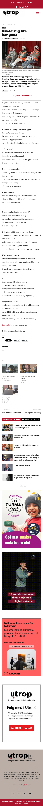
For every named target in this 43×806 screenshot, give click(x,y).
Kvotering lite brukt (8, 398)
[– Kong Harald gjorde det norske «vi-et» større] (7, 447)
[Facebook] (13, 794)
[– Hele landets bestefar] (7, 467)
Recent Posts (14, 91)
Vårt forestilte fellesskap (11, 413)
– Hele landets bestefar (22, 465)
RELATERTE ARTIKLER (11, 420)
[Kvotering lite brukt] (10, 390)
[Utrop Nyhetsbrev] (21, 742)
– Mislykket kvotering (8, 376)
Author (5, 91)
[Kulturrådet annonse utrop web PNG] (21, 675)
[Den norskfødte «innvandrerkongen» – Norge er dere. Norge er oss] (7, 477)
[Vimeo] (30, 794)
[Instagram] (19, 793)
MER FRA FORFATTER (30, 420)
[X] (24, 794)
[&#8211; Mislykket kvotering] (10, 368)
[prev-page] (21, 485)
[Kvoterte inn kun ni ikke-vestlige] (28, 368)
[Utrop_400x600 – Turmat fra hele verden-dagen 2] (21, 547)
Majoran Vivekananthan (11, 38)
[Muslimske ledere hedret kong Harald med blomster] (7, 437)
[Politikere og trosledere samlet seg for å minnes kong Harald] (7, 427)
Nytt (15, 24)
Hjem (3, 24)
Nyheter (9, 24)
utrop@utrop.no (25, 785)
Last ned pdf (7, 324)
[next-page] (25, 485)
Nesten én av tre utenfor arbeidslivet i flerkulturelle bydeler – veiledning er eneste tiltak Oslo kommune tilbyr (27, 457)
